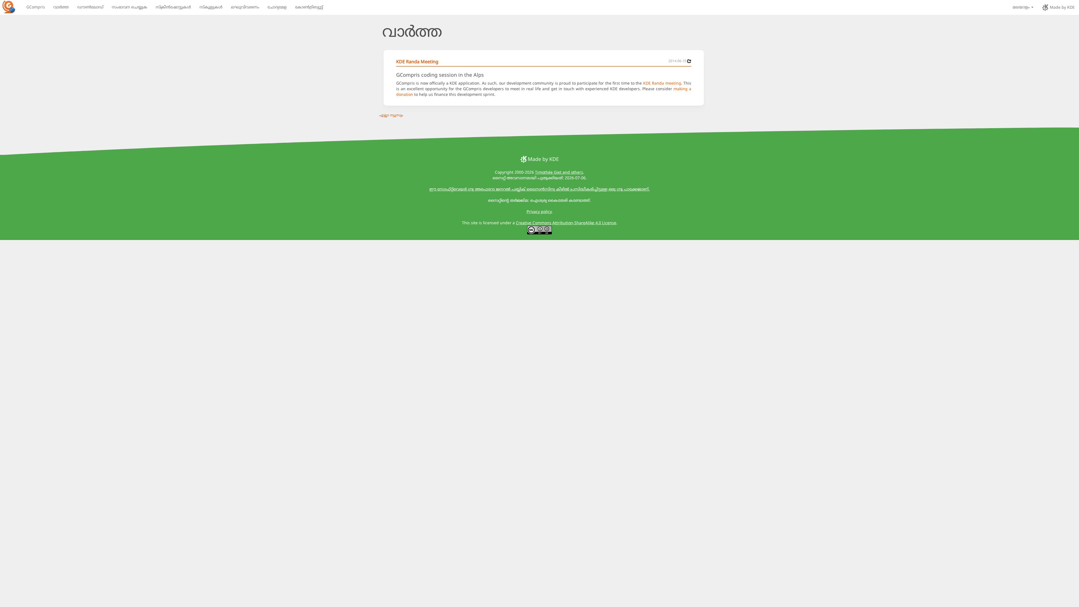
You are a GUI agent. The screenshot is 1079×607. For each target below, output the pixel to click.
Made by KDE (1062, 7)
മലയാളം (1022, 7)
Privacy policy (539, 211)
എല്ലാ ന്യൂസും (391, 114)
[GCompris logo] (12, 6)
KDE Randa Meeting (417, 61)
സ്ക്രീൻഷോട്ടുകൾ (173, 7)
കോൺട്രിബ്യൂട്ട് (309, 7)
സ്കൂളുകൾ (211, 7)
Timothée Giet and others (559, 172)
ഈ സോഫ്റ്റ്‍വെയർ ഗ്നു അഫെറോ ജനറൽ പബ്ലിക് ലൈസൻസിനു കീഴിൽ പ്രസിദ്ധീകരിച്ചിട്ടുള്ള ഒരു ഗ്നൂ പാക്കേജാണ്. (539, 189)
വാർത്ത (61, 7)
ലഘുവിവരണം (245, 7)
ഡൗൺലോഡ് (90, 7)
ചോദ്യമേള (277, 7)
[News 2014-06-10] (689, 61)
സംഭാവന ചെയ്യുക (129, 7)
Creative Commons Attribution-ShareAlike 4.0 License (566, 222)
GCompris (35, 7)
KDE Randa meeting (662, 83)
